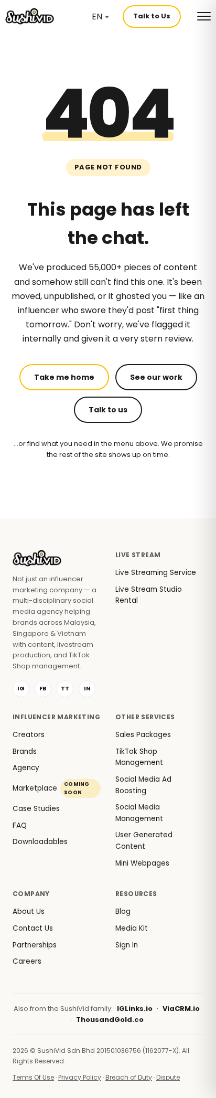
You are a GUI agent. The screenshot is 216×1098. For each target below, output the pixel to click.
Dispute (168, 1077)
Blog (123, 911)
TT (65, 688)
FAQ (20, 825)
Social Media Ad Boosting (143, 785)
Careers (27, 961)
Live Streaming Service (155, 573)
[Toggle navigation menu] (204, 16)
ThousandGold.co (110, 1020)
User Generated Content (143, 840)
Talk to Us (151, 16)
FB (43, 688)
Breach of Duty (128, 1077)
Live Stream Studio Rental (148, 595)
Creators (29, 735)
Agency (26, 768)
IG (21, 688)
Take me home (64, 377)
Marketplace (51, 788)
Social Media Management (139, 813)
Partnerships (35, 945)
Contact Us (33, 928)
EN (97, 16)
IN (87, 688)
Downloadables (40, 842)
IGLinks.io (135, 1009)
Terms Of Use (33, 1077)
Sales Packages (143, 735)
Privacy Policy (79, 1077)
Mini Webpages (142, 863)
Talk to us (108, 409)
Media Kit (131, 928)
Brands (25, 751)
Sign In (126, 945)
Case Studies (36, 809)
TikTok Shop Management (139, 757)
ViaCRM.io (181, 1009)
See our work (156, 377)
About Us (29, 911)
